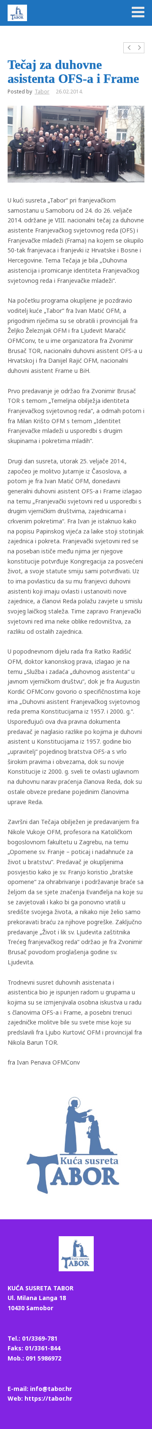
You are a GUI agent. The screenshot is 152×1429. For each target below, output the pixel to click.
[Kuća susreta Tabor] (17, 12)
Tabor (42, 91)
